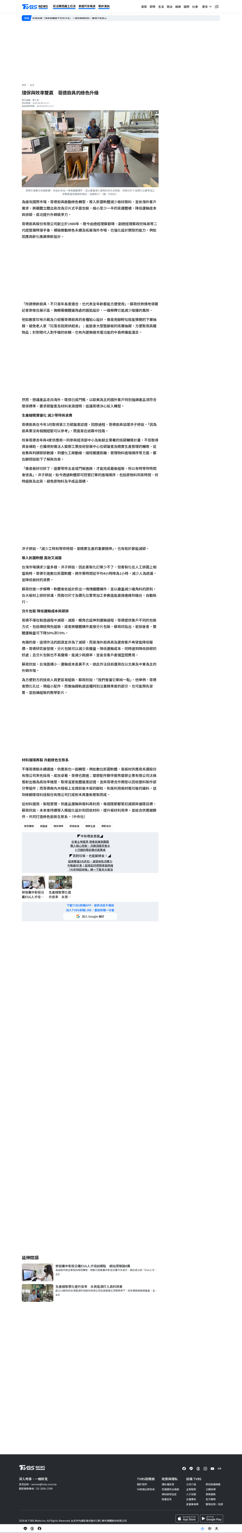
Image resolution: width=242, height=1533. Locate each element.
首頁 (144, 6)
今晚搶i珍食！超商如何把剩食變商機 (90, 865)
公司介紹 (191, 1484)
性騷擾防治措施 (170, 1489)
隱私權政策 (168, 1484)
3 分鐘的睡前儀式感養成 (90, 850)
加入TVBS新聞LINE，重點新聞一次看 (90, 910)
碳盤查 (43, 826)
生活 (161, 6)
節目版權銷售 (213, 1484)
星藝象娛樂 (192, 1504)
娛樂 (178, 6)
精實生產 (90, 826)
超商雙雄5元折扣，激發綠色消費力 (90, 861)
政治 (169, 6)
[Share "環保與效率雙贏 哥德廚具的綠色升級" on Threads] (32, 1528)
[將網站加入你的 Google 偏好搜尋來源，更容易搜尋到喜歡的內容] (90, 916)
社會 (195, 6)
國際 (186, 6)
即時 (152, 6)
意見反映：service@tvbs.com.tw (38, 1484)
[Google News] (219, 1468)
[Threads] (198, 1468)
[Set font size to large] (216, 1528)
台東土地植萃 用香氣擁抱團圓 (90, 842)
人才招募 (191, 1494)
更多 (205, 6)
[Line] (191, 1468)
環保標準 (58, 826)
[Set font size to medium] (209, 1528)
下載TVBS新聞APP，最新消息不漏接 (90, 905)
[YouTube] (212, 1468)
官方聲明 (211, 1499)
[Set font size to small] (202, 1528)
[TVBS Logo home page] (35, 6)
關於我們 (142, 1484)
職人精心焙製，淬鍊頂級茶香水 (90, 846)
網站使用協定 (169, 1494)
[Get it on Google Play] (211, 1518)
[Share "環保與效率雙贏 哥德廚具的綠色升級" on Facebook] (39, 1528)
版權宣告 (167, 1499)
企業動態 (191, 1489)
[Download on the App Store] (187, 1518)
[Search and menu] (216, 6)
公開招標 (211, 1489)
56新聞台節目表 (146, 1489)
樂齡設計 (106, 826)
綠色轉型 (29, 826)
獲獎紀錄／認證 (214, 1504)
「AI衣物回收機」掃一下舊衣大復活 (90, 869)
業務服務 (211, 1494)
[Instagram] (205, 1468)
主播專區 (191, 1499)
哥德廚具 (74, 826)
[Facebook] (184, 1468)
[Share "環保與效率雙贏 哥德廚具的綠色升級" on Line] (25, 1528)
